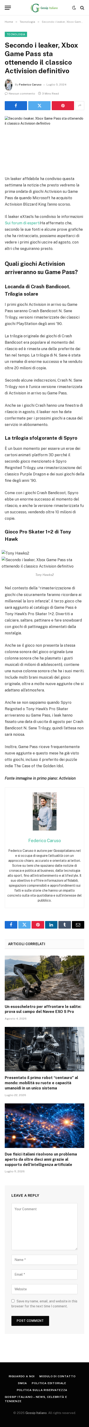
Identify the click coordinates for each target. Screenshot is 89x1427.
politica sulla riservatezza (42, 1390)
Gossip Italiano (36, 1413)
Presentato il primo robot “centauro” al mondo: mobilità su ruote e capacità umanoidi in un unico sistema (41, 1082)
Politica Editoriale (49, 1383)
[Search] (81, 7)
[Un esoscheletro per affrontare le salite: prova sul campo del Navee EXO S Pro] (44, 978)
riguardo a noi (22, 1376)
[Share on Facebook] (16, 105)
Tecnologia (16, 34)
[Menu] (8, 7)
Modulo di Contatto (57, 1376)
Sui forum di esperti (22, 223)
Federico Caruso (30, 84)
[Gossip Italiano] (44, 7)
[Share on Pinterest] (63, 105)
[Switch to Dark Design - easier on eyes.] (74, 8)
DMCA (22, 1383)
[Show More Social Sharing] (79, 105)
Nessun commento (22, 93)
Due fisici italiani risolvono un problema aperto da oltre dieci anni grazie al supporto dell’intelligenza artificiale (41, 1159)
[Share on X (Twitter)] (39, 105)
